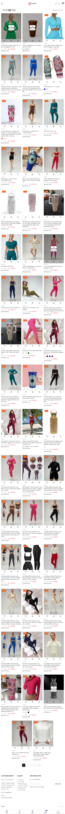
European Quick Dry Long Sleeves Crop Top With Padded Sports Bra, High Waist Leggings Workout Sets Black (53, 399)
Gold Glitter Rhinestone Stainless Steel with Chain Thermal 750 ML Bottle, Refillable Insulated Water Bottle (53, 442)
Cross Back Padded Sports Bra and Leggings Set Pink (53, 267)
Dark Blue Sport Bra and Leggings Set (10, 307)
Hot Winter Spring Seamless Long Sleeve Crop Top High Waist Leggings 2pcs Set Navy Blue (32, 665)
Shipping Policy (22, 788)
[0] (62, 3)
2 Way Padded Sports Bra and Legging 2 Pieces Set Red (52, 179)
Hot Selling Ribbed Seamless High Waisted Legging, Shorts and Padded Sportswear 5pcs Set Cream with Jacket (11, 622)
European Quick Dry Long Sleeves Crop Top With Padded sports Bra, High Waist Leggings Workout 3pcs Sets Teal (10, 399)
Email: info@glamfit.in (6, 792)
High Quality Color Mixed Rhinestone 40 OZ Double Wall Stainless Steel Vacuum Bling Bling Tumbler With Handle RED (31, 224)
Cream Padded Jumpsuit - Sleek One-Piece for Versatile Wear (31, 267)
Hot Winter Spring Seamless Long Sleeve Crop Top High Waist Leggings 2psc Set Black (32, 622)
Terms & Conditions (23, 786)
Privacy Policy (21, 790)
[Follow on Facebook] (59, 806)
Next (39, 765)
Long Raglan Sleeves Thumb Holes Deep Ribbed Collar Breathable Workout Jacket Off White (52, 665)
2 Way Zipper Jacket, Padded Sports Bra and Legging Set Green (10, 46)
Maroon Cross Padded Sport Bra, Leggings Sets (20, 753)
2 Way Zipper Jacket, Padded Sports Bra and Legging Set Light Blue (53, 46)
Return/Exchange (22, 784)
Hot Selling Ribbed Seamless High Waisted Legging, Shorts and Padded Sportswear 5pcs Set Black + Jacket (53, 488)
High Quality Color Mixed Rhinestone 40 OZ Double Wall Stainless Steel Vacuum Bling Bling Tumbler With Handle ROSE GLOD (53, 224)
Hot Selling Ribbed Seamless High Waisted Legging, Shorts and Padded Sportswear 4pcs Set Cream (53, 622)
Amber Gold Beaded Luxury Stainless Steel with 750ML (31, 46)
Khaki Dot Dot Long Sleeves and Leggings (30, 308)
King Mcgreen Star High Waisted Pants (32, 350)
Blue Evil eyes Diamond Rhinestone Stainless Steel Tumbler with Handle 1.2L (31, 180)
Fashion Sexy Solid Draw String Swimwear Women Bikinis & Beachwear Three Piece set (32, 442)
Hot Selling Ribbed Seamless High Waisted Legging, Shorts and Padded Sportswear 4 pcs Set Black (32, 577)
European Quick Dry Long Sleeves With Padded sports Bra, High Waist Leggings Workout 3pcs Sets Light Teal (11, 88)
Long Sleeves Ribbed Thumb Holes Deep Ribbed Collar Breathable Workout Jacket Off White (53, 577)
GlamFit (3, 43)
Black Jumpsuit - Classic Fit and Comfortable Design (9, 179)
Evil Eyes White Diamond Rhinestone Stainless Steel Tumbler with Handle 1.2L (10, 352)
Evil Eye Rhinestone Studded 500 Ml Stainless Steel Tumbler (31, 397)
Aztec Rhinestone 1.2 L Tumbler (52, 86)
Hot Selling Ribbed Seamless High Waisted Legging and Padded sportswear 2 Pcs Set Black (52, 533)
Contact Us (21, 780)
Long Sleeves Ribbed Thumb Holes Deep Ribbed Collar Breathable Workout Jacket (31, 708)
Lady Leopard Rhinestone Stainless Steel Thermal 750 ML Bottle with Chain (53, 707)
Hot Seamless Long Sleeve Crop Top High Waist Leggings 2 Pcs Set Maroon (11, 441)
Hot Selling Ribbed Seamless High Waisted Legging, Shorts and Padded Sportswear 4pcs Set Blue (10, 665)
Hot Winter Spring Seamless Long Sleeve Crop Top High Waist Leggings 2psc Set (53, 352)
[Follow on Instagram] (62, 806)
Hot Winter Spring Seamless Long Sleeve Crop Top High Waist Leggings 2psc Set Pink (11, 488)
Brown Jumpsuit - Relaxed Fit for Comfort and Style (30, 132)
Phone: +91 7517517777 (7, 780)
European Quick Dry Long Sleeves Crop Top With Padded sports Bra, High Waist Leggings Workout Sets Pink (54, 309)
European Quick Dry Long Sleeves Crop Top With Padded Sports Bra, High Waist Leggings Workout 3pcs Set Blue (32, 89)
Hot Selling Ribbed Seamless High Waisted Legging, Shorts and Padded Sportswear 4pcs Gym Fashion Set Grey (10, 578)
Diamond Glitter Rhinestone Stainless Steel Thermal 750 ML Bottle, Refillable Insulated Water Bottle (11, 223)
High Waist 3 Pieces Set (50, 131)
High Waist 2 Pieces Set (7, 266)
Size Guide (21, 782)
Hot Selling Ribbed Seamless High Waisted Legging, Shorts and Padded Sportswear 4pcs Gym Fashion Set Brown (10, 534)
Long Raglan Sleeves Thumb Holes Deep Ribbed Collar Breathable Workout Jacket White (42, 754)
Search (3, 806)
